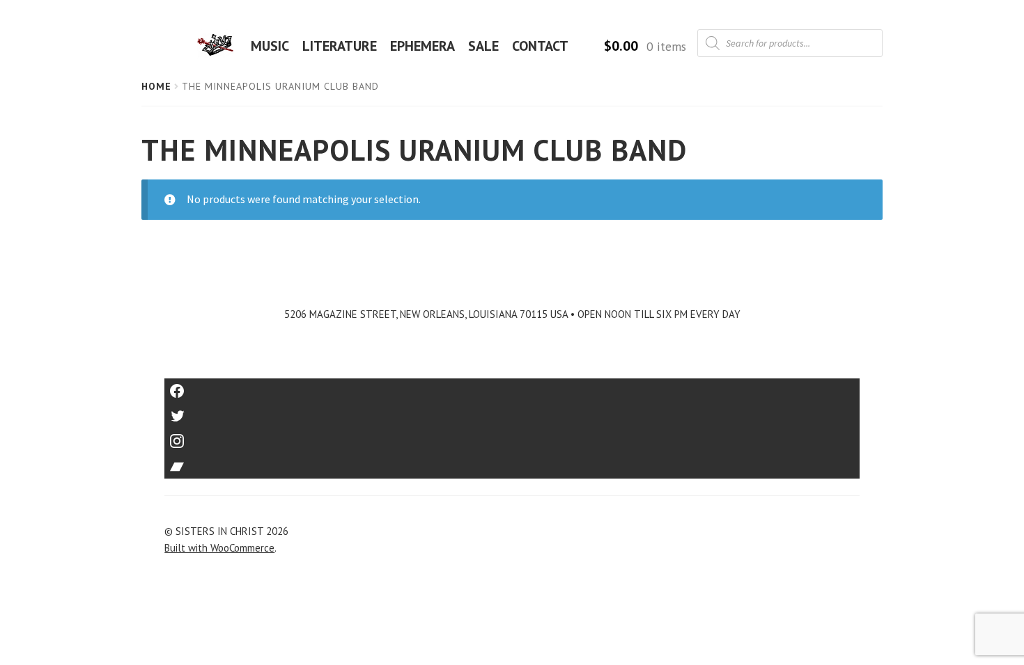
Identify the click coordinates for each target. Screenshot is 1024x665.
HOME (219, 46)
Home (156, 86)
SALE (483, 46)
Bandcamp (512, 461)
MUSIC (270, 46)
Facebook (512, 386)
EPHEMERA (422, 46)
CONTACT (540, 46)
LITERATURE (339, 46)
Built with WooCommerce (219, 547)
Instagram (512, 436)
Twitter (512, 411)
